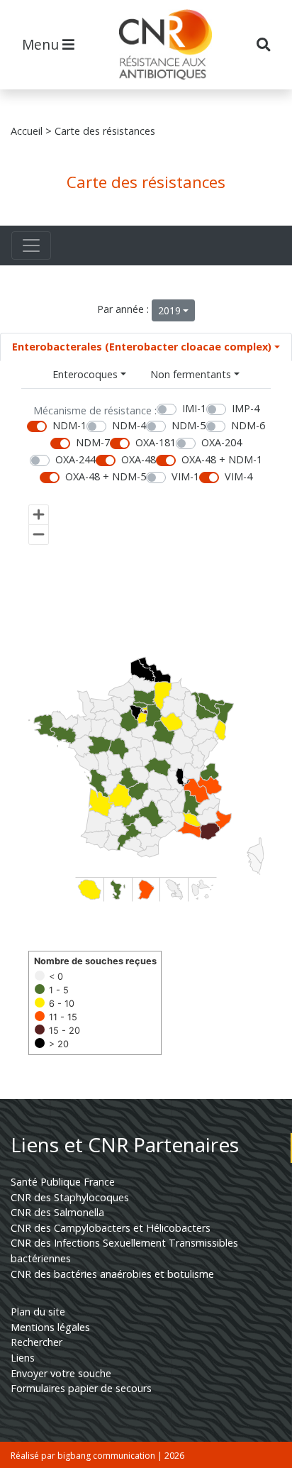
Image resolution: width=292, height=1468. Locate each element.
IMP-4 (245, 408)
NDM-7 (93, 442)
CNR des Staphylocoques (70, 1197)
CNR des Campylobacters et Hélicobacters (110, 1228)
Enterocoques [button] (85, 374)
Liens (23, 1357)
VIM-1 (185, 476)
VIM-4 (238, 476)
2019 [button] (169, 310)
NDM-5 (189, 425)
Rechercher (36, 1342)
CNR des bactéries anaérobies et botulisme (112, 1274)
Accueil (27, 131)
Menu (42, 44)
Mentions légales (50, 1327)
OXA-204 (221, 442)
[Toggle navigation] (31, 245)
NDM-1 (69, 425)
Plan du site (38, 1311)
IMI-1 (194, 408)
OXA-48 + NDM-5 (105, 476)
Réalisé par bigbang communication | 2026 (97, 1456)
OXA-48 (138, 459)
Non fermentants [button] (190, 374)
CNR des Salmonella (57, 1212)
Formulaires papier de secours (81, 1388)
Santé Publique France (63, 1181)
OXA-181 (155, 442)
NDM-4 (129, 425)
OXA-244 (75, 459)
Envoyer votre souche (61, 1373)
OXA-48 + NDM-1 (221, 459)
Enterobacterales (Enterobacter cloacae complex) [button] (141, 346)
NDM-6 (248, 425)
